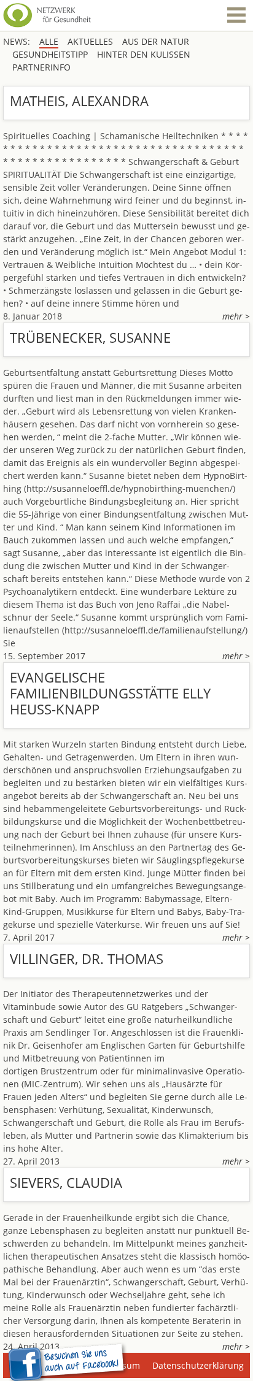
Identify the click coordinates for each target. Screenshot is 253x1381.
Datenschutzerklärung (198, 1365)
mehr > (236, 316)
